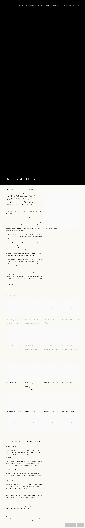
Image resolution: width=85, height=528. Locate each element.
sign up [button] (35, 265)
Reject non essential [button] (70, 525)
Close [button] (53, 253)
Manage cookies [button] (60, 525)
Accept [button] (80, 525)
